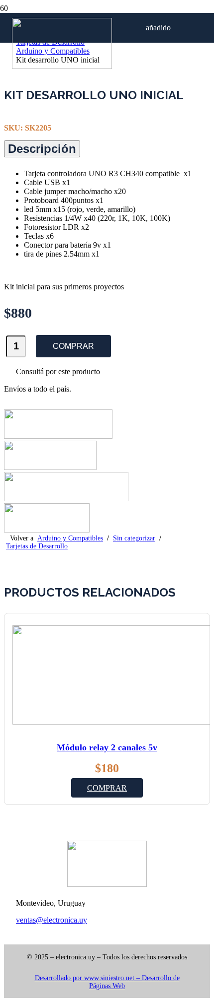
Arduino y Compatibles (70, 538)
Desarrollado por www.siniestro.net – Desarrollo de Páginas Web (107, 982)
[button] (107, 788)
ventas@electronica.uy (51, 920)
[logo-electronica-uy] (62, 66)
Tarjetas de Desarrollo (37, 546)
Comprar (73, 346)
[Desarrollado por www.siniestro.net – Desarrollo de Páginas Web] (107, 969)
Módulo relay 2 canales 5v (107, 747)
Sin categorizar (134, 538)
